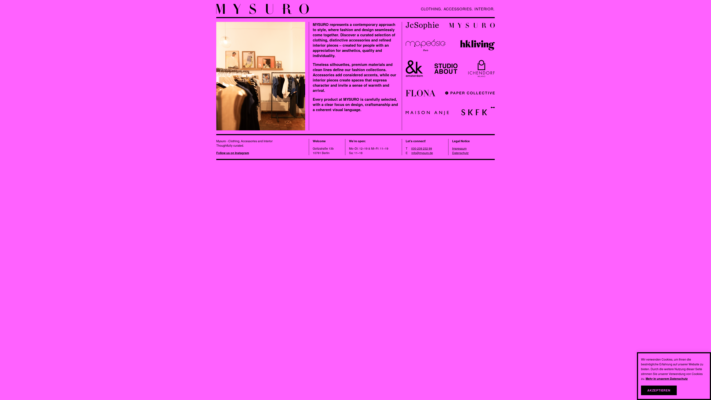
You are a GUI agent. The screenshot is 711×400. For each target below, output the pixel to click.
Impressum (459, 148)
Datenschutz (460, 153)
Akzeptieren (658, 390)
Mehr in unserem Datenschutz (667, 378)
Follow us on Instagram (232, 153)
